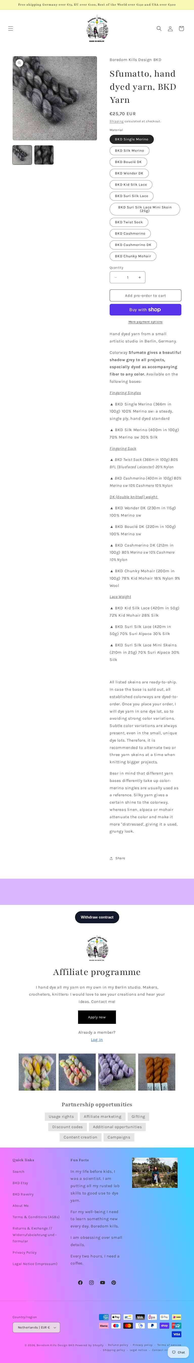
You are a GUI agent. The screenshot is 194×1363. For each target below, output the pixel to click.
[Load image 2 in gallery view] (44, 155)
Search (19, 1171)
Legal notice (138, 1350)
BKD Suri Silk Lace (131, 196)
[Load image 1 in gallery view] (22, 155)
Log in (97, 1039)
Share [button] (120, 858)
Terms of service (169, 1345)
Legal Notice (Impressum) (35, 1264)
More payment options (146, 322)
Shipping (117, 121)
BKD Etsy (20, 1183)
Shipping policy (114, 1350)
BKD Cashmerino (130, 233)
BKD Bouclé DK (128, 162)
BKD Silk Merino (129, 150)
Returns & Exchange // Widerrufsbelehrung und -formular (35, 1234)
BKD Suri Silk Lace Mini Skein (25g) (145, 209)
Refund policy (118, 1345)
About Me (21, 1205)
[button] (10, 28)
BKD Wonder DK (129, 173)
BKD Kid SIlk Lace (131, 184)
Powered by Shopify (89, 1345)
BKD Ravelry (23, 1194)
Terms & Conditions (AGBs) (36, 1217)
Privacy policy (143, 1345)
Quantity (116, 267)
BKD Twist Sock (129, 222)
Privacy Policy (25, 1252)
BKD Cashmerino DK (133, 245)
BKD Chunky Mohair (133, 256)
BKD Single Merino (132, 139)
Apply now (97, 1017)
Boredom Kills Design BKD (56, 1345)
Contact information (166, 1350)
